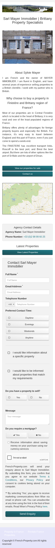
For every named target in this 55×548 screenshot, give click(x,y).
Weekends (29, 331)
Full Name (11, 274)
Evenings (29, 324)
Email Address (14, 286)
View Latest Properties (27, 252)
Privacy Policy (34, 480)
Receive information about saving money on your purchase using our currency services (29, 445)
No (40, 397)
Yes (18, 397)
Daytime (29, 318)
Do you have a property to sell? (22, 391)
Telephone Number (16, 298)
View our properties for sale (27, 168)
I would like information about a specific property (30, 354)
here (45, 506)
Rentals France (36, 532)
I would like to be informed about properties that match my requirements (29, 374)
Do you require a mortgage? (21, 428)
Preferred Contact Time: (18, 310)
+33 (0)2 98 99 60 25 (34, 237)
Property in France (14, 532)
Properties (9, 535)
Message (10, 410)
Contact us (28, 174)
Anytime (29, 337)
